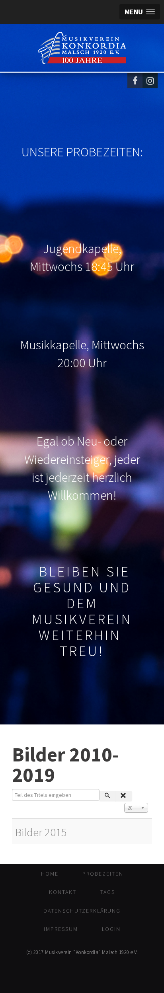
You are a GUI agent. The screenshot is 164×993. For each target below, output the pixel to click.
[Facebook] (135, 80)
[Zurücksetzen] (123, 796)
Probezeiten (102, 873)
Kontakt (62, 892)
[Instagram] (150, 80)
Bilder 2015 (41, 832)
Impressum (61, 929)
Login (111, 929)
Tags (107, 892)
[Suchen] (108, 796)
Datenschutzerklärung (82, 910)
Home (50, 873)
